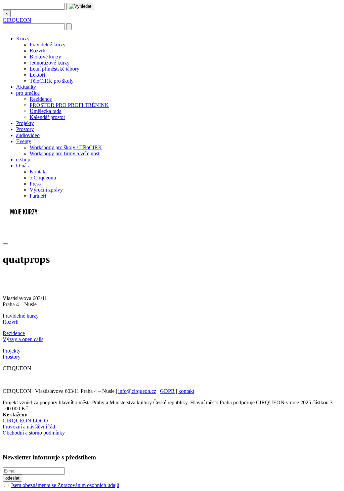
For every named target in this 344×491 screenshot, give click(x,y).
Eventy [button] (23, 141)
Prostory (25, 129)
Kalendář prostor (47, 117)
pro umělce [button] (28, 93)
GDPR (167, 391)
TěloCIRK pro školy (52, 81)
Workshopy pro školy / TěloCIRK (66, 147)
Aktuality (26, 87)
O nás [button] (22, 165)
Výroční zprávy (46, 190)
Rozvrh (37, 50)
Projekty (25, 123)
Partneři (38, 196)
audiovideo (28, 135)
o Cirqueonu (43, 177)
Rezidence (41, 99)
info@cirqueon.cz (137, 391)
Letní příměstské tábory (54, 69)
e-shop (23, 159)
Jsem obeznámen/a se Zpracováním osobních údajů (65, 485)
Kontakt (38, 171)
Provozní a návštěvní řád (29, 426)
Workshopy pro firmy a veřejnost (64, 153)
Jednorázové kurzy (50, 63)
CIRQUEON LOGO (25, 420)
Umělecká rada (45, 111)
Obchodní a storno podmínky (34, 433)
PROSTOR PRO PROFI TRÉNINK (69, 105)
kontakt (186, 391)
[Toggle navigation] (5, 244)
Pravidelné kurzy (48, 44)
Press (35, 184)
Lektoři (37, 75)
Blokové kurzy (45, 56)
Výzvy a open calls (23, 339)
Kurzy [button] (23, 38)
